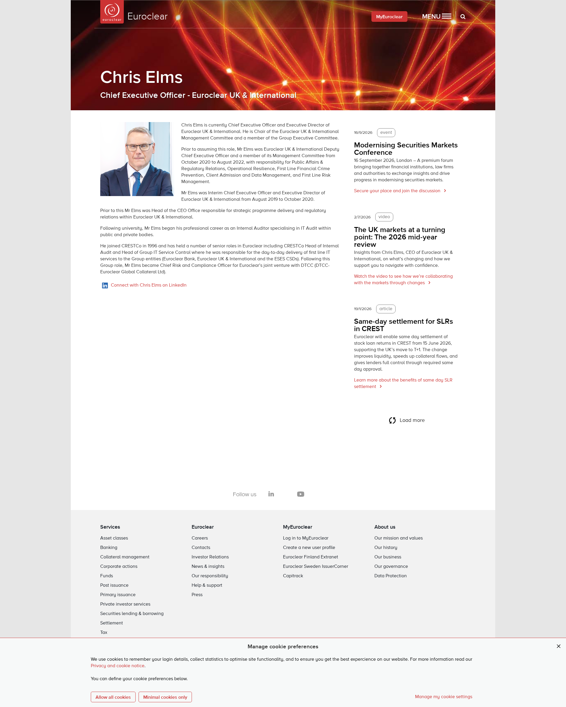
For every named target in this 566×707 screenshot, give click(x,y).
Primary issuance (118, 595)
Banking (108, 547)
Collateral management (124, 557)
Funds (106, 576)
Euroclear (203, 527)
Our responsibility (210, 576)
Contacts (201, 547)
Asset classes (114, 538)
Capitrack (293, 576)
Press (197, 595)
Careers (200, 538)
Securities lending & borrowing (132, 613)
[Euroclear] (112, 12)
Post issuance (114, 585)
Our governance (391, 566)
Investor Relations (210, 557)
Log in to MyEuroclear (305, 538)
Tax (103, 632)
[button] (436, 16)
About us (385, 527)
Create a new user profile (309, 547)
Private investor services (125, 604)
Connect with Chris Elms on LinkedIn (149, 285)
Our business (387, 557)
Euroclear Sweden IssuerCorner (315, 566)
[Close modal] (558, 646)
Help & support (207, 585)
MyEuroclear (389, 16)
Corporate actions (118, 566)
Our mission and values (398, 538)
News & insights (208, 566)
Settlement (111, 623)
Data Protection (390, 576)
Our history (385, 547)
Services (110, 527)
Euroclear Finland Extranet (310, 557)
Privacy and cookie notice (117, 666)
